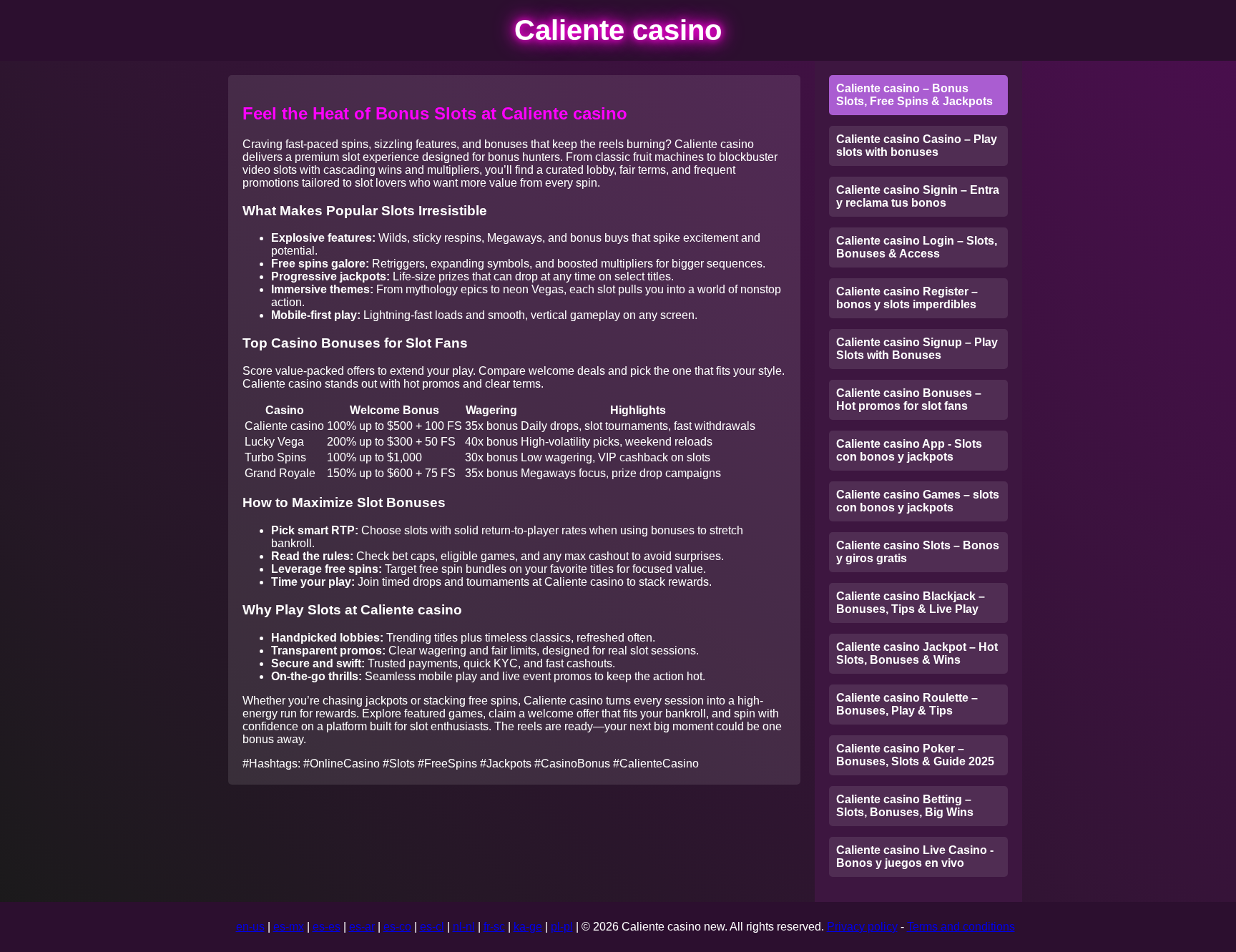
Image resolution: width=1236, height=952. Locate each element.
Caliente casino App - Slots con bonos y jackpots (909, 450)
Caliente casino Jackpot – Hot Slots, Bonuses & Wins (917, 653)
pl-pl (562, 927)
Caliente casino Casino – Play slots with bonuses (916, 145)
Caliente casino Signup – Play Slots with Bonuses (917, 348)
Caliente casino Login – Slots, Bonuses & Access (916, 247)
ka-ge (528, 927)
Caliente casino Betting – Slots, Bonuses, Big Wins (904, 805)
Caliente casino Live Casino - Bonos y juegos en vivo (915, 856)
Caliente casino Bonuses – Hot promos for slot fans (908, 399)
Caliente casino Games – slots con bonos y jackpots (917, 501)
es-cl (432, 927)
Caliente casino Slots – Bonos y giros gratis (917, 551)
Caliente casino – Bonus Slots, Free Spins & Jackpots (914, 94)
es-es (326, 927)
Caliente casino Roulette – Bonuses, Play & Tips (907, 704)
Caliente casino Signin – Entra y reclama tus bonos (917, 196)
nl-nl (464, 927)
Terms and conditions (961, 927)
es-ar (362, 927)
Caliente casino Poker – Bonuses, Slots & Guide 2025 (915, 754)
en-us (250, 927)
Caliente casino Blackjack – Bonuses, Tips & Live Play (910, 602)
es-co (397, 927)
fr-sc (494, 927)
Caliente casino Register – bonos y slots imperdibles (907, 297)
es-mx (288, 927)
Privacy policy (862, 927)
